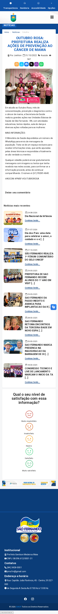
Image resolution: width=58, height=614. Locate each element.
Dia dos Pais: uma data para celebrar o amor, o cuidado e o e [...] (38, 236)
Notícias (16, 32)
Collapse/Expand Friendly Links (6, 612)
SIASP (18, 607)
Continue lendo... (32, 220)
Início (6, 32)
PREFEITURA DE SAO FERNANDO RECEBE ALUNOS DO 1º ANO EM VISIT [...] (38, 279)
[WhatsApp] (41, 64)
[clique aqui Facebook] (25, 599)
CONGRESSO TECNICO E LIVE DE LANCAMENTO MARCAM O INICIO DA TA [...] (39, 373)
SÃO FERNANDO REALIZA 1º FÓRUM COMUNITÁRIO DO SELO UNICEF (39, 256)
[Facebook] (26, 64)
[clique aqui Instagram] (32, 599)
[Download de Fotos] (21, 64)
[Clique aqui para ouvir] (36, 64)
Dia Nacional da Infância (38, 216)
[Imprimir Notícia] (16, 64)
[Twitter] (31, 64)
